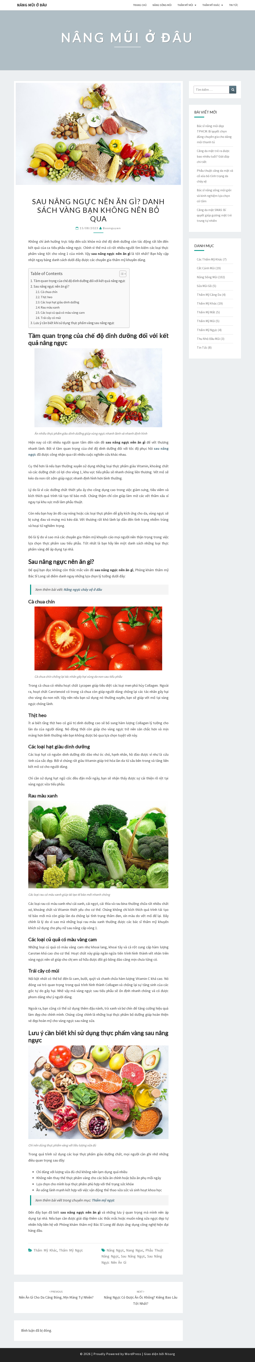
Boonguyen (112, 228)
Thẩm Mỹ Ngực (71, 1250)
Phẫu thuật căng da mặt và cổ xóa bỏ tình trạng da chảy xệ (215, 176)
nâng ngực (115, 1250)
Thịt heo (46, 297)
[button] (120, 274)
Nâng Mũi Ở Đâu (32, 4)
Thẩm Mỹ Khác (211, 5)
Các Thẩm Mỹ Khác (209, 259)
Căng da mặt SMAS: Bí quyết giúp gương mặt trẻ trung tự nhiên (214, 215)
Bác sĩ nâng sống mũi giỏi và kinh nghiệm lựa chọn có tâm (214, 195)
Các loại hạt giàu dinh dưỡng (60, 302)
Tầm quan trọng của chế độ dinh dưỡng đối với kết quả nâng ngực (79, 281)
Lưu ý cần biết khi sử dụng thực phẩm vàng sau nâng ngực (73, 323)
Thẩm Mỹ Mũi (185, 5)
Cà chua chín (49, 292)
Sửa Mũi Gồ (204, 286)
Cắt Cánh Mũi (206, 268)
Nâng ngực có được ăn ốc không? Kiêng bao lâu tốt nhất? (140, 1298)
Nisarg (170, 1354)
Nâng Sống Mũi (162, 5)
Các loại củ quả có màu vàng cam (63, 313)
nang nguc (134, 1250)
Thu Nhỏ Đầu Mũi (208, 339)
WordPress (133, 1354)
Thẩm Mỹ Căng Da (209, 295)
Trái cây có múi (51, 318)
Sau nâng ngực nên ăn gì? (51, 286)
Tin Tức (233, 5)
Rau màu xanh (50, 307)
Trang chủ (140, 5)
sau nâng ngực (133, 1256)
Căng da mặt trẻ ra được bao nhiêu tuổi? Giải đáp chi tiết (213, 156)
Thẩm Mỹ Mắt (206, 312)
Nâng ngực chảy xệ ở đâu (83, 589)
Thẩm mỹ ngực (103, 1200)
